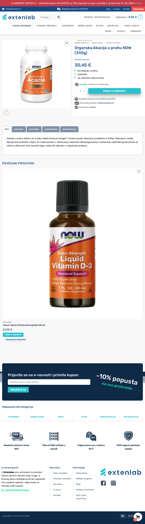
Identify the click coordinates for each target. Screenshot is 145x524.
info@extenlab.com (13, 9)
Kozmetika (113, 26)
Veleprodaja (81, 473)
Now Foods (87, 40)
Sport (108, 31)
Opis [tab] (7, 129)
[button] (97, 17)
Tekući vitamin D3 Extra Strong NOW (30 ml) (24, 325)
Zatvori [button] (138, 3)
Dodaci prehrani (21, 26)
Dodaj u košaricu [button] (13, 335)
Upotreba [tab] (34, 129)
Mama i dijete (131, 26)
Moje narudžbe (60, 473)
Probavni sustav (113, 43)
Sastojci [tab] (19, 129)
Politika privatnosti (85, 490)
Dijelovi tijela (97, 43)
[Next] (12, 111)
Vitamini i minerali (46, 26)
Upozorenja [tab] (51, 129)
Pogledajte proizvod (16, 340)
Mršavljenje (85, 26)
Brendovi (136, 31)
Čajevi (100, 26)
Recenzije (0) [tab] (69, 129)
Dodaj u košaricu (114, 91)
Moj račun (58, 484)
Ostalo (121, 31)
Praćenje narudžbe (62, 478)
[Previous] (3, 352)
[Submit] (58, 17)
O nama (116, 9)
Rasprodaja (138, 9)
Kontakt (126, 9)
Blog (108, 9)
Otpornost (68, 26)
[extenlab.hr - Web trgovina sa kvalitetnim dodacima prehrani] (18, 17)
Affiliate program (84, 478)
